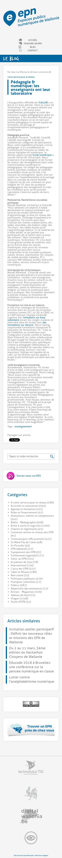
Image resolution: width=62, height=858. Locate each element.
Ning (55, 4)
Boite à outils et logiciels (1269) (30, 525)
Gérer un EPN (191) (22, 558)
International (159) (22, 565)
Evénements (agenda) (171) (27, 555)
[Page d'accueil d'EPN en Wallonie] (31, 25)
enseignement (23, 426)
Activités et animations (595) (28, 506)
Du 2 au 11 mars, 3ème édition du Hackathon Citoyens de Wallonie (27, 652)
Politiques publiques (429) (26, 578)
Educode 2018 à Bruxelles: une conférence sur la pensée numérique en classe (31, 667)
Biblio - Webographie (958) (27, 522)
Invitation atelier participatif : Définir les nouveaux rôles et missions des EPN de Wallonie (31, 635)
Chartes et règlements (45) (27, 529)
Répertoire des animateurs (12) (29, 588)
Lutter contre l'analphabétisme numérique (31, 679)
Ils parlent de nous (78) (24, 562)
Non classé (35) (20, 575)
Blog (33, 46)
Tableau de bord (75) (23, 595)
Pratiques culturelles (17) (26, 582)
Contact (33, 50)
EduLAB (43, 102)
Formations (45, 4)
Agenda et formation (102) (27, 509)
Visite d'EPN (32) (21, 601)
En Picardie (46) (20, 545)
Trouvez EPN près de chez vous (31, 729)
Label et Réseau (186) (24, 572)
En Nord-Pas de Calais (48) (26, 542)
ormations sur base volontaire (26, 319)
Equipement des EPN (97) (26, 552)
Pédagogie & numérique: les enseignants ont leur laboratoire (30, 87)
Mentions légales (41, 855)
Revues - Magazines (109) (26, 592)
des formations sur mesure (26, 324)
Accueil (32, 40)
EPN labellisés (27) (22, 549)
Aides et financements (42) (27, 512)
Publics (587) (19, 585)
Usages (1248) (19, 598)
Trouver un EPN (33, 43)
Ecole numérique (42, 155)
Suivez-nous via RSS (29, 475)
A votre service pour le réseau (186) (32, 502)
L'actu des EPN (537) (23, 568)
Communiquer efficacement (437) (31, 539)
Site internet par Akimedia (24, 855)
